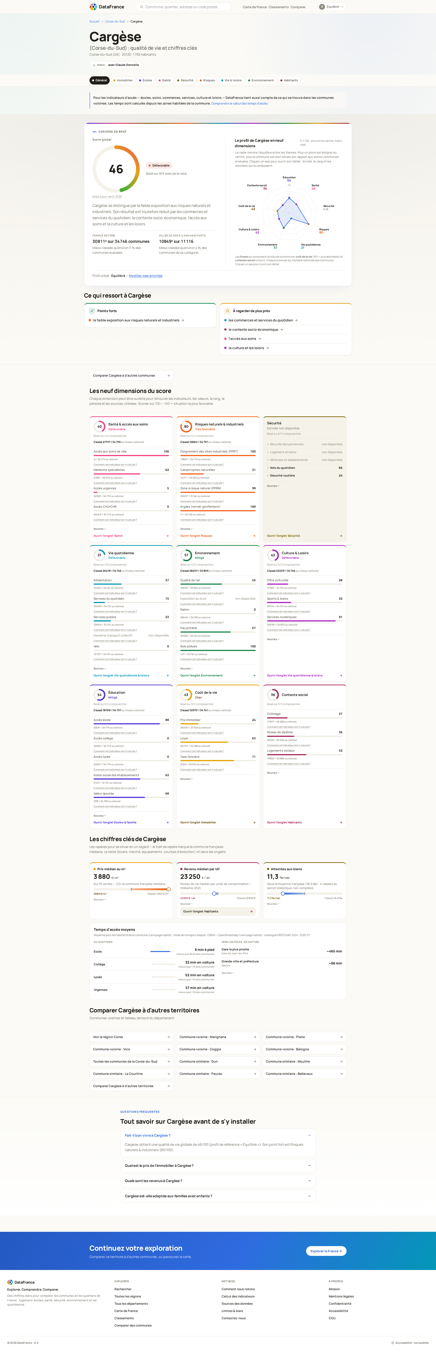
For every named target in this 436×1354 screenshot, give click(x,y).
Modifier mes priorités (146, 275)
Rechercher (122, 1289)
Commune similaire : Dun (199, 1061)
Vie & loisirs (233, 80)
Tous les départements (131, 1304)
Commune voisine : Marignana (203, 1037)
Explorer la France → (326, 1251)
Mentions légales (341, 1296)
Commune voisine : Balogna (287, 1049)
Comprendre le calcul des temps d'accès (239, 103)
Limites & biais (232, 1311)
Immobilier (125, 80)
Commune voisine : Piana (285, 1037)
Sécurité (187, 80)
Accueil (94, 21)
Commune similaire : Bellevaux (289, 1073)
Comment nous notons (238, 1289)
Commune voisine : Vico (111, 1049)
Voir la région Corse (108, 1037)
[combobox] (187, 7)
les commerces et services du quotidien (261, 320)
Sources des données (237, 1304)
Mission (334, 1289)
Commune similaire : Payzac (201, 1073)
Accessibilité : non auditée (412, 1343)
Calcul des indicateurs (238, 1296)
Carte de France (126, 1311)
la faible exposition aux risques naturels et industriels (136, 320)
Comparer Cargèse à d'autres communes (124, 375)
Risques (209, 80)
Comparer (298, 7)
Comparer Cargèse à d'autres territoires (123, 1086)
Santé (166, 80)
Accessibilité (338, 1311)
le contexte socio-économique (253, 329)
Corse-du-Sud (115, 21)
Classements (279, 7)
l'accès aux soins (242, 338)
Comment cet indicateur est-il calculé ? (115, 464)
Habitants (291, 80)
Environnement (263, 80)
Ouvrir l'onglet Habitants (200, 911)
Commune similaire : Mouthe (288, 1061)
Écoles (147, 80)
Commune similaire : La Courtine (118, 1073)
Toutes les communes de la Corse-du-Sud (125, 1061)
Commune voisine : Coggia (200, 1049)
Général (101, 80)
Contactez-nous (234, 1318)
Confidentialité (340, 1304)
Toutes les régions (127, 1296)
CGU (332, 1318)
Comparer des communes (133, 1325)
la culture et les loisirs (246, 347)
